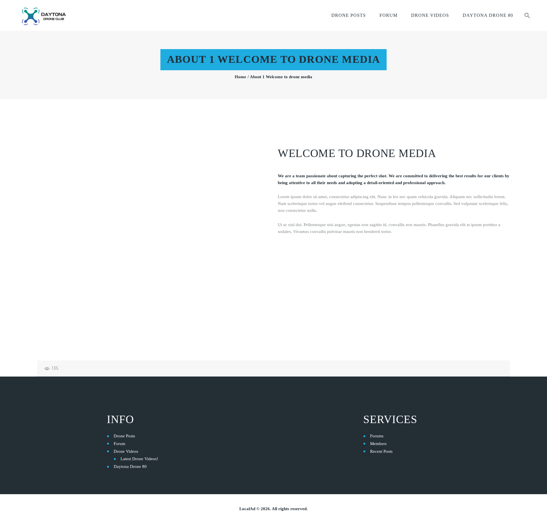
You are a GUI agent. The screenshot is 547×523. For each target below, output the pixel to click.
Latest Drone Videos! (139, 458)
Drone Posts (124, 436)
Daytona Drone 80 (130, 466)
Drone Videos (126, 451)
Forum (119, 443)
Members (378, 443)
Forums (376, 436)
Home (240, 77)
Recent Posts (381, 451)
